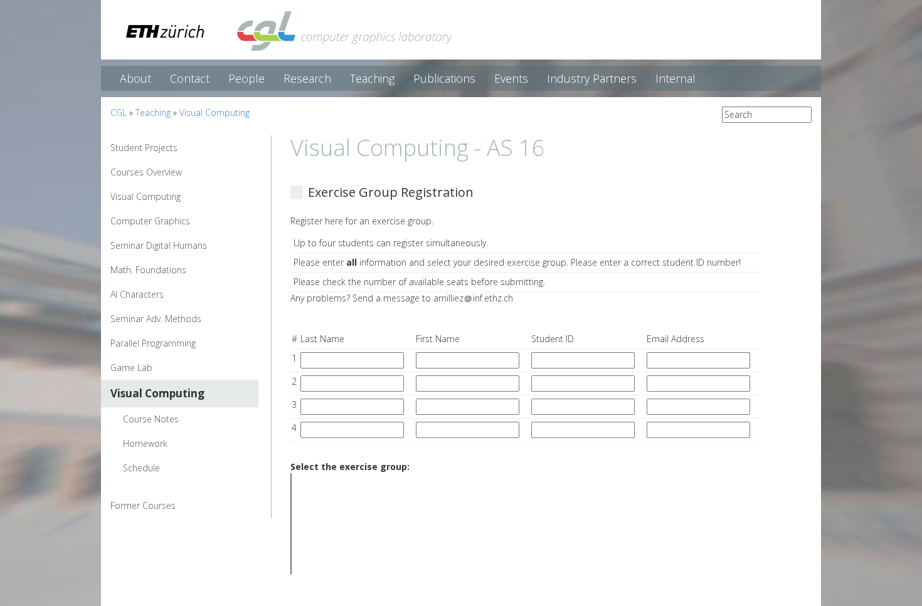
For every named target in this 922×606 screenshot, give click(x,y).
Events (511, 78)
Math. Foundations (148, 270)
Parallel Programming (153, 343)
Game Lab (131, 368)
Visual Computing (214, 112)
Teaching (372, 78)
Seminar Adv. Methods (155, 319)
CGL (118, 112)
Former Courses (143, 505)
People (246, 78)
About (135, 78)
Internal (675, 78)
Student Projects (144, 148)
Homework (145, 443)
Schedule (141, 468)
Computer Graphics (150, 221)
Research (307, 78)
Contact (189, 78)
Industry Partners (592, 78)
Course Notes (151, 419)
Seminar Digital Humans (158, 245)
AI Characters (137, 294)
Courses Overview (146, 172)
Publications (444, 78)
